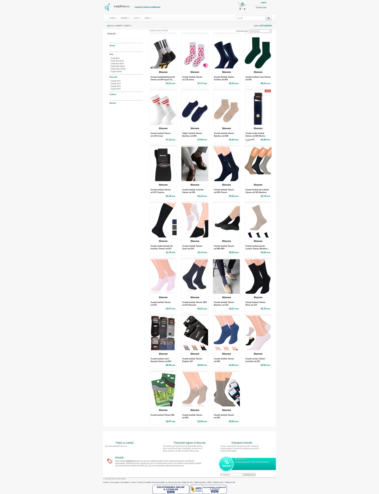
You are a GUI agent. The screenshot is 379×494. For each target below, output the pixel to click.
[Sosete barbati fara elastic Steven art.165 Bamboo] (258, 163)
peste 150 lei (117, 71)
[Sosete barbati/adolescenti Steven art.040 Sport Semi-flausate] (163, 50)
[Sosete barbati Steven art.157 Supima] (163, 163)
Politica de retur (187, 482)
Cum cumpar (115, 482)
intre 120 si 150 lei (118, 69)
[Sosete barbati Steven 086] (163, 388)
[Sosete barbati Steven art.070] (163, 276)
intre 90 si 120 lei (118, 66)
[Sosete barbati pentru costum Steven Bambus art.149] (258, 219)
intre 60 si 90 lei (118, 63)
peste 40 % (116, 89)
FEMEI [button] (112, 18)
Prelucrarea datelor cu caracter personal (166, 482)
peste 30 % (116, 86)
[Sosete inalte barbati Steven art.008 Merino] (258, 107)
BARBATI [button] (124, 18)
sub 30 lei (115, 58)
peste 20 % (116, 83)
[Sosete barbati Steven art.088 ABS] (226, 219)
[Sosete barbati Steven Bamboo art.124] (226, 276)
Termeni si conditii (143, 482)
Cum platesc (125, 482)
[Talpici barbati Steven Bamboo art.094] (194, 107)
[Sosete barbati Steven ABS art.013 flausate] (194, 276)
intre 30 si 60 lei (118, 61)
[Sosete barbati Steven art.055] (226, 388)
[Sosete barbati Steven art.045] (194, 388)
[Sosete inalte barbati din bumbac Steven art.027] (163, 219)
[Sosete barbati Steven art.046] (226, 332)
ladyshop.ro (131, 461)
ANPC (210, 482)
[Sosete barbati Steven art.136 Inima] (194, 50)
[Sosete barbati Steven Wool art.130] (258, 276)
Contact (106, 482)
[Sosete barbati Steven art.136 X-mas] (163, 107)
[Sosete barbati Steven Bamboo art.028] (226, 107)
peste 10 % (116, 81)
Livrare (133, 482)
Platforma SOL (218, 482)
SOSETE (127, 26)
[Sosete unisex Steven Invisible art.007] (258, 332)
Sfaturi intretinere (200, 482)
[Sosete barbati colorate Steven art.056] (194, 163)
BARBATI (118, 26)
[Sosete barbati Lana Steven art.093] (258, 50)
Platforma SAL (230, 482)
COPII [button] (136, 18)
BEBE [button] (147, 18)
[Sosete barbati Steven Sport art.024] (194, 219)
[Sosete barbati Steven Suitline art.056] (226, 50)
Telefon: (263, 26)
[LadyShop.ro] (108, 7)
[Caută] (269, 18)
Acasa (111, 26)
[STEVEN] (163, 72)
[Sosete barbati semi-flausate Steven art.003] (163, 332)
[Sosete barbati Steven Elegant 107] (194, 332)
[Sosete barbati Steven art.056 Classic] (226, 163)
